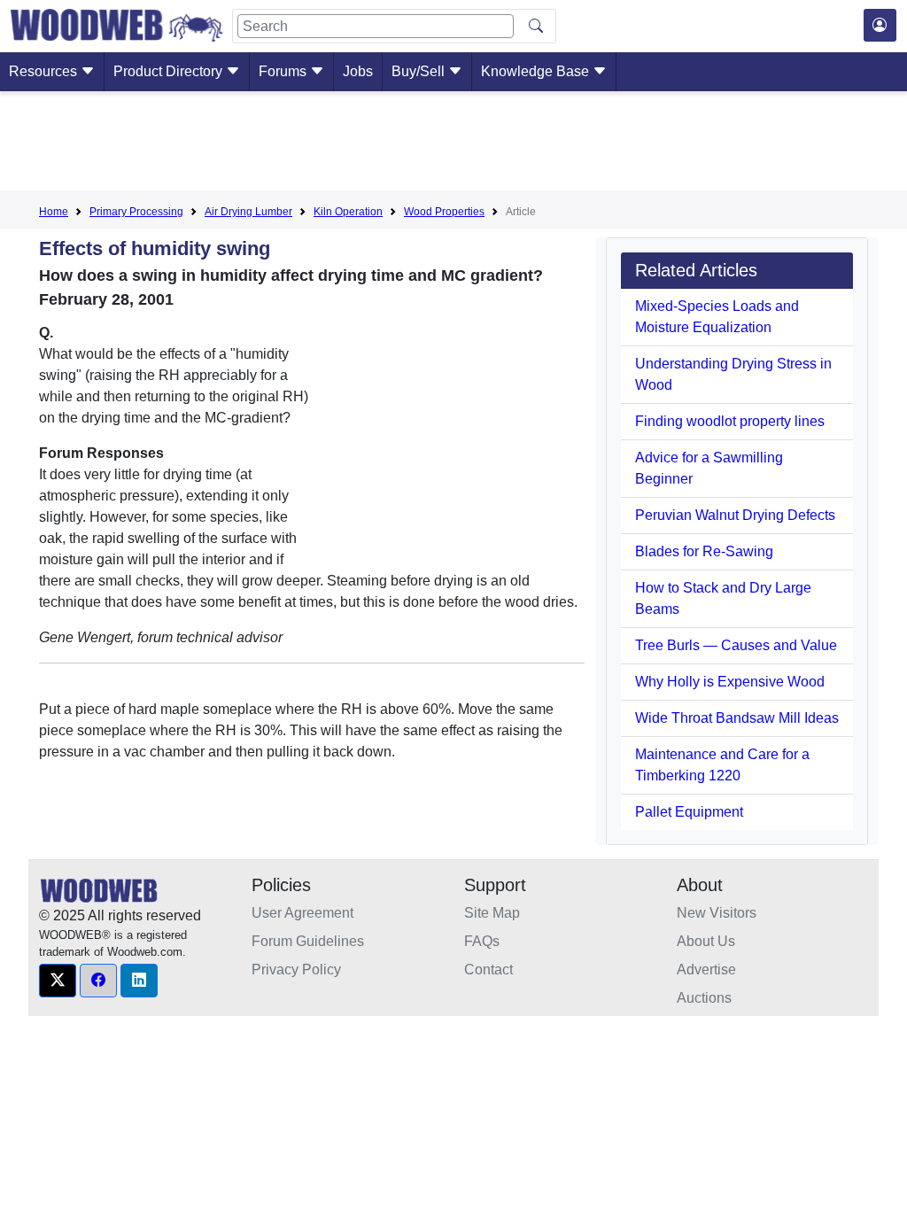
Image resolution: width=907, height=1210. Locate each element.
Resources (45, 71)
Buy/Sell (419, 71)
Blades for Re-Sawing (704, 551)
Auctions (704, 997)
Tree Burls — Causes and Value (736, 645)
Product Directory (169, 71)
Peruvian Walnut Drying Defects (735, 515)
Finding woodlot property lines (730, 421)
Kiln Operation (348, 212)
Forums (284, 71)
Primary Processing (136, 212)
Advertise (706, 969)
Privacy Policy (296, 969)
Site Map (492, 912)
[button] (57, 980)
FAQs (482, 941)
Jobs (358, 71)
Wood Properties (444, 212)
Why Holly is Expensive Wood (730, 681)
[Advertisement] (453, 144)
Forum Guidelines (308, 941)
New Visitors (716, 912)
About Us (706, 941)
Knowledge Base (537, 71)
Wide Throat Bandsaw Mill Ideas (737, 717)
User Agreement (302, 912)
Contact (488, 969)
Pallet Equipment (689, 811)
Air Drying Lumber (248, 212)
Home (53, 212)
